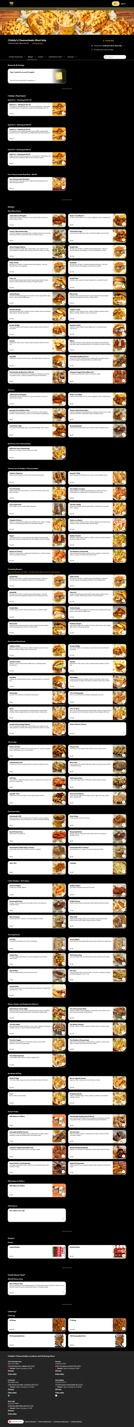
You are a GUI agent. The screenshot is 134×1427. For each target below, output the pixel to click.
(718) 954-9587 (60, 1364)
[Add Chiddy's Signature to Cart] (63, 481)
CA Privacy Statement (61, 1422)
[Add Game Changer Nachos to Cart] (63, 255)
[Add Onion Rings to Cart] (123, 824)
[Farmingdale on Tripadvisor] (56, 1396)
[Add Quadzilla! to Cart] (123, 271)
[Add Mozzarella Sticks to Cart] (123, 434)
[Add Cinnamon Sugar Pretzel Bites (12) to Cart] (123, 380)
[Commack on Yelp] (9, 1396)
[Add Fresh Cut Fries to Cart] (63, 755)
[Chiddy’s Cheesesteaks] (11, 3)
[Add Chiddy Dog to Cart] (63, 963)
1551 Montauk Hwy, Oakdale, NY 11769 (21, 1366)
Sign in (123, 4)
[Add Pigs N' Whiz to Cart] (63, 979)
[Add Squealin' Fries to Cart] (63, 802)
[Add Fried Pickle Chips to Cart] (123, 239)
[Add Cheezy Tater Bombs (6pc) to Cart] (63, 239)
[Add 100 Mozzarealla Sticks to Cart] (123, 1344)
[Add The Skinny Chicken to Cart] (123, 1032)
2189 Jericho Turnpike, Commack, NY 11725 (23, 1385)
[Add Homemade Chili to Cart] (63, 824)
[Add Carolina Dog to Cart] (63, 994)
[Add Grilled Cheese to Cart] (123, 909)
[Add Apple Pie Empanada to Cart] (123, 1171)
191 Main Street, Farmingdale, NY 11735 (69, 1385)
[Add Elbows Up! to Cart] (123, 302)
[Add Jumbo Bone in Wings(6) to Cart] (63, 224)
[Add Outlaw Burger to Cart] (63, 302)
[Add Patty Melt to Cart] (123, 925)
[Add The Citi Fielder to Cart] (63, 497)
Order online (12, 1374)
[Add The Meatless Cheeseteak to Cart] (123, 559)
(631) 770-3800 (13, 1364)
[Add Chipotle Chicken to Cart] (63, 528)
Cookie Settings (76, 1422)
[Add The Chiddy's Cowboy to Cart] (123, 497)
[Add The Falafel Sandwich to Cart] (63, 1064)
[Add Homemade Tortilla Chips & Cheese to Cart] (63, 856)
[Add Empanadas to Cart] (63, 701)
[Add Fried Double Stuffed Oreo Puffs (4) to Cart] (63, 380)
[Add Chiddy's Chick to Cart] (123, 318)
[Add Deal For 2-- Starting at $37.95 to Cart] (63, 113)
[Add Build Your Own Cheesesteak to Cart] (63, 456)
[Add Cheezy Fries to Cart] (123, 755)
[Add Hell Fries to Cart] (63, 786)
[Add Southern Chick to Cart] (123, 333)
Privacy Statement (45, 1422)
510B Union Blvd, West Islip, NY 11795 (20, 1406)
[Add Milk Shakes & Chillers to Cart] (63, 1124)
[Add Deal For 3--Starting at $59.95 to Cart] (63, 138)
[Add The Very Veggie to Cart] (63, 1048)
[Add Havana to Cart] (63, 349)
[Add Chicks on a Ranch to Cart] (123, 528)
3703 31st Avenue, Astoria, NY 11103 (68, 1366)
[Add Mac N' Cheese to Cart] (63, 925)
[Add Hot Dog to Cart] (63, 947)
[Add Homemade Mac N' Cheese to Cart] (123, 856)
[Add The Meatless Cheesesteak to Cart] (123, 1048)
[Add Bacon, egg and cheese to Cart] (123, 1086)
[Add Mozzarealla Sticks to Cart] (63, 909)
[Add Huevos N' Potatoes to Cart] (123, 802)
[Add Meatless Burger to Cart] (63, 318)
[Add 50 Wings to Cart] (63, 1328)
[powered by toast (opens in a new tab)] (16, 1421)
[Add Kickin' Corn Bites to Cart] (123, 403)
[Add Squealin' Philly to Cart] (123, 481)
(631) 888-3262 (13, 1382)
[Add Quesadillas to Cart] (123, 685)
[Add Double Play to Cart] (123, 255)
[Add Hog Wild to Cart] (63, 365)
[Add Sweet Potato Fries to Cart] (63, 840)
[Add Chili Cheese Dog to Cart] (123, 963)
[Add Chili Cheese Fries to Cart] (123, 786)
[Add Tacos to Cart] (63, 717)
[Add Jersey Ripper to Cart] (123, 947)
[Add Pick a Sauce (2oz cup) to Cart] (63, 1219)
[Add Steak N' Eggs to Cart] (63, 1086)
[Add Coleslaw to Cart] (123, 871)
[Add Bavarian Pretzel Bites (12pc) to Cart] (63, 418)
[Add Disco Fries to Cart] (123, 770)
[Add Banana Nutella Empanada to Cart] (123, 1156)
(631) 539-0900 (13, 1403)
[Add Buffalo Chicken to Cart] (123, 544)
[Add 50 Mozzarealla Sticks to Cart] (63, 1344)
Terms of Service (30, 1422)
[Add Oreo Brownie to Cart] (123, 1140)
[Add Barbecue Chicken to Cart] (63, 559)
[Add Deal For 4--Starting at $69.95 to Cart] (63, 162)
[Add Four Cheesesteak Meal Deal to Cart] (63, 187)
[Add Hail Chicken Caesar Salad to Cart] (63, 1017)
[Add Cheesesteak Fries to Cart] (63, 770)
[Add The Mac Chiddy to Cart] (123, 513)
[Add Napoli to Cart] (123, 349)
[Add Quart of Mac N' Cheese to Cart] (123, 732)
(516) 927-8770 (60, 1382)
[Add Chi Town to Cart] (123, 979)
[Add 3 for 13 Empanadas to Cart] (123, 701)
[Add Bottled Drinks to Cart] (123, 1255)
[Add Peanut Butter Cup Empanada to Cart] (63, 1171)
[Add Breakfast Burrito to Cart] (123, 1102)
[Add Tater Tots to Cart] (63, 871)
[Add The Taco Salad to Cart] (63, 1032)
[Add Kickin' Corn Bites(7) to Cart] (123, 224)
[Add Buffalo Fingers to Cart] (123, 894)
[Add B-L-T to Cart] (63, 1102)
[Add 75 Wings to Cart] (123, 1328)
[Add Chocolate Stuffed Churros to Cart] (123, 365)
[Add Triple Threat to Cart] (63, 271)
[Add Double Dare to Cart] (123, 286)
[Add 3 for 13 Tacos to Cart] (123, 717)
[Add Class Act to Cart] (63, 286)
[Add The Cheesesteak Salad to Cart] (123, 1017)
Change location (37, 43)
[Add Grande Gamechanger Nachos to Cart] (63, 732)
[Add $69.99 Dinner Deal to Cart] (63, 1292)
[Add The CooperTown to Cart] (63, 513)
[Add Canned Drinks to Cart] (63, 1255)
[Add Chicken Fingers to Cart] (63, 894)
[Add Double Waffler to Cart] (63, 333)
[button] (17, 57)
